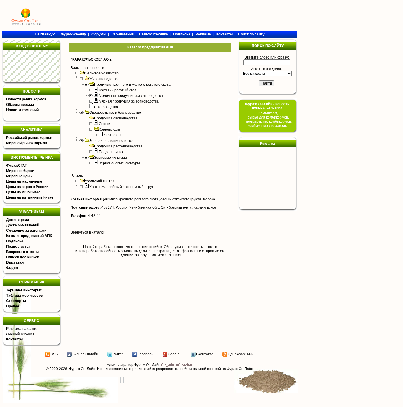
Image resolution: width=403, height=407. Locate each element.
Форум (12, 268)
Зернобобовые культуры (119, 163)
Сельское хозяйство (102, 73)
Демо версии (17, 220)
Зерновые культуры (110, 157)
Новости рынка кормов (26, 99)
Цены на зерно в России (27, 187)
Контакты (14, 339)
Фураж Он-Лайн (82, 369)
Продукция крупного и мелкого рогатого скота (132, 84)
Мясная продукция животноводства (129, 101)
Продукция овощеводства (115, 118)
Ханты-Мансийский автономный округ (121, 187)
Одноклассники (240, 354)
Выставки (15, 262)
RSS (54, 354)
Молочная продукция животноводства (131, 96)
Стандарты (16, 301)
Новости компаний (22, 110)
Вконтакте (204, 354)
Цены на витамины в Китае (29, 197)
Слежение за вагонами (26, 230)
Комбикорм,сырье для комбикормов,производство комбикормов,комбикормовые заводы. (268, 119)
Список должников (22, 257)
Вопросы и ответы (22, 252)
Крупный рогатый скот (117, 90)
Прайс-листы (18, 246)
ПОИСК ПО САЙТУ (268, 46)
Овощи (104, 124)
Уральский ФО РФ (99, 181)
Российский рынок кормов (29, 138)
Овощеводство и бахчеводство (115, 113)
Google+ (175, 354)
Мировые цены (19, 176)
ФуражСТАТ (16, 165)
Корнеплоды (109, 129)
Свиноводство (106, 107)
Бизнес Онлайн (85, 354)
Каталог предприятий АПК (29, 236)
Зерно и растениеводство (111, 141)
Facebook (145, 354)
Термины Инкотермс (24, 290)
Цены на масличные (24, 181)
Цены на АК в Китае (23, 192)
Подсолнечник (111, 152)
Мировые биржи (20, 171)
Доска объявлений (22, 225)
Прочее (12, 306)
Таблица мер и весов (24, 296)
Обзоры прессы (20, 105)
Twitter (118, 354)
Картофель (113, 135)
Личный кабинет (20, 334)
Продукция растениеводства (118, 146)
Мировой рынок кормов (26, 143)
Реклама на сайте (21, 329)
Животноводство (103, 79)
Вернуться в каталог (87, 232)
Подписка (14, 241)
